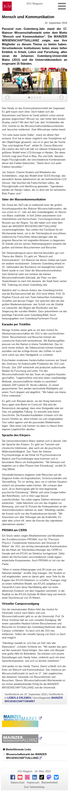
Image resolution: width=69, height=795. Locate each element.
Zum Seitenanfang (34, 787)
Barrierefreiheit (50, 782)
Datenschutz (18, 782)
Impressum (33, 782)
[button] (8, 98)
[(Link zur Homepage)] (22, 738)
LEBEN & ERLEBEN (19, 697)
